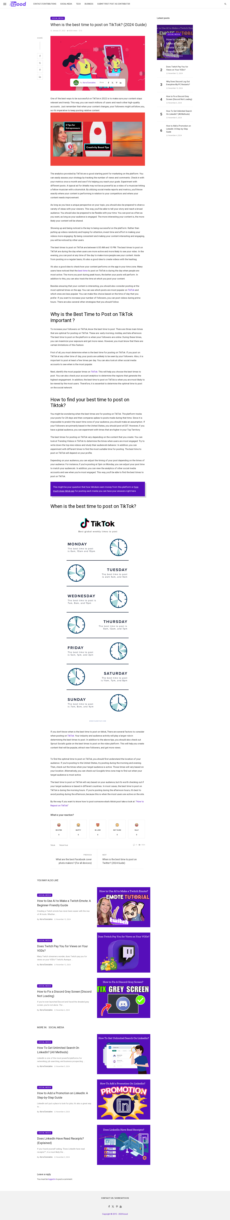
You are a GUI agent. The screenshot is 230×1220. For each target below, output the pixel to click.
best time (83, 270)
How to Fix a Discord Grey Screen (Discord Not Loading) (64, 994)
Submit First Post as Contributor (113, 4)
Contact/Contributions (44, 4)
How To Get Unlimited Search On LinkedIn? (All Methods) (58, 1050)
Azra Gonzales (89, 83)
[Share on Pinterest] (40, 70)
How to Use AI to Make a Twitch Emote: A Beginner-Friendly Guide (64, 903)
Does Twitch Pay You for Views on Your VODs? (62, 948)
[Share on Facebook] (40, 56)
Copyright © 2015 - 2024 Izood (115, 1214)
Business (89, 4)
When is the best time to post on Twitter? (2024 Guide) (119, 861)
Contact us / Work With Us (115, 1198)
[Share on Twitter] (40, 63)
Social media (66, 4)
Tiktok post (63, 845)
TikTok (131, 290)
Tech (78, 4)
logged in (52, 1179)
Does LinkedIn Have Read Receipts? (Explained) (60, 1141)
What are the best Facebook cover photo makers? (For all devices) (74, 861)
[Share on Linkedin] (40, 77)
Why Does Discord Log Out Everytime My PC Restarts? (178, 83)
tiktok (52, 845)
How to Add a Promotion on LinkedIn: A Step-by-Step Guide (62, 1095)
